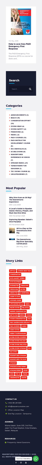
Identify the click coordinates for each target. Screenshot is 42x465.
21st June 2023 (21, 236)
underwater (14, 378)
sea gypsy (13, 352)
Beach (14, 118)
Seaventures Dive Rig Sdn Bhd (16, 454)
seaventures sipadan (18, 355)
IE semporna (24, 293)
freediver (24, 285)
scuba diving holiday (18, 341)
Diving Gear (16, 126)
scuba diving (17, 152)
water (24, 378)
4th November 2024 (16, 225)
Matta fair (14, 315)
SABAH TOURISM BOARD (18, 333)
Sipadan (13, 363)
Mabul (27, 304)
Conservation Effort (21, 121)
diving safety (17, 129)
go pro (22, 289)
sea (29, 348)
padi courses (15, 326)
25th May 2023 (22, 247)
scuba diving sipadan (18, 348)
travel (25, 374)
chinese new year (24, 271)
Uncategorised (18, 174)
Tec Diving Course (19, 171)
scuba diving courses (18, 337)
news (22, 315)
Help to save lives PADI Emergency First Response (20, 46)
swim (12, 374)
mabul (14, 135)
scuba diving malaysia (18, 344)
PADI (29, 319)
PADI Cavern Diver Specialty (20, 322)
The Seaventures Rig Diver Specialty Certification (24, 241)
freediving (14, 289)
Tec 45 (18, 374)
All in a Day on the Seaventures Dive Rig (24, 230)
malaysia (25, 308)
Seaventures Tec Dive (18, 359)
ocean (28, 315)
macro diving (15, 308)
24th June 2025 (15, 205)
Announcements (18, 115)
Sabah (24, 326)
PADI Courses (17, 138)
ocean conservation (18, 319)
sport (25, 370)
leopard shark (15, 300)
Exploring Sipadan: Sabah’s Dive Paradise (21, 221)
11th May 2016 (13, 41)
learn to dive (15, 297)
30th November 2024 (17, 216)
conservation (15, 274)
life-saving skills (16, 304)
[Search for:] (21, 89)
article (13, 271)
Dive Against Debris (17, 278)
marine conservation (18, 311)
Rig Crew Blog (17, 149)
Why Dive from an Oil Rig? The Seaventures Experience (20, 200)
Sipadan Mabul (17, 163)
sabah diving (15, 330)
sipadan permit (15, 370)
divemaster (14, 285)
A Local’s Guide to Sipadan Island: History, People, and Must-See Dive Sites (21, 211)
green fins (14, 293)
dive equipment (15, 282)
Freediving (16, 132)
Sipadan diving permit (18, 367)
